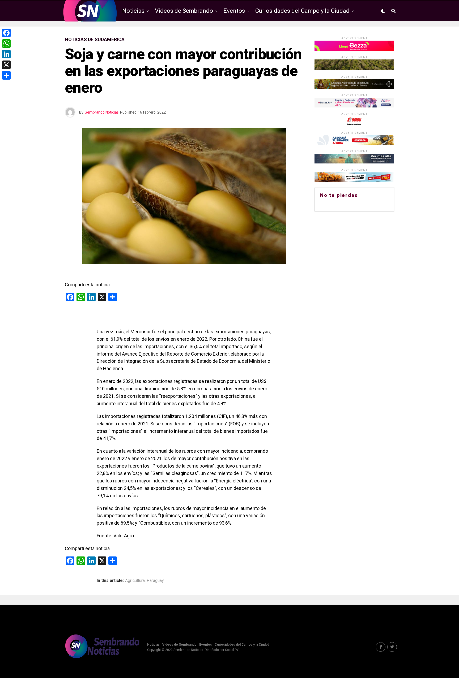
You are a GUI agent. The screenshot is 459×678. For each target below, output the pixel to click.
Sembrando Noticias (102, 112)
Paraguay (155, 580)
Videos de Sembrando (184, 10)
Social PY (232, 650)
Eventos (234, 10)
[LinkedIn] (6, 54)
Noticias (133, 10)
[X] (6, 64)
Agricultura (135, 580)
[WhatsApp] (6, 43)
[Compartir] (6, 75)
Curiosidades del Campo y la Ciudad (302, 10)
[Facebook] (6, 33)
